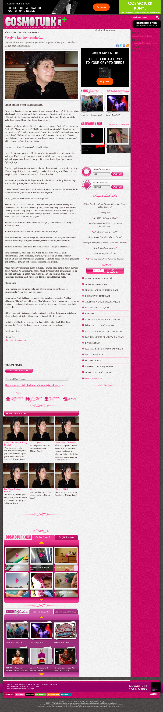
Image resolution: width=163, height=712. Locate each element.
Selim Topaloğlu (28, 688)
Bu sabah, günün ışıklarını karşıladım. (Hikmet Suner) (66, 493)
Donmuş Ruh (105, 212)
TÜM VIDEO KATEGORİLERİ (118, 124)
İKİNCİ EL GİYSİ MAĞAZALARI (99, 325)
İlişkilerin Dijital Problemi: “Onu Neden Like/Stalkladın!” (105, 225)
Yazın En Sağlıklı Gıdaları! (105, 253)
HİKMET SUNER (31, 32)
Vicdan (33, 489)
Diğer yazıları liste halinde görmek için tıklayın (32, 385)
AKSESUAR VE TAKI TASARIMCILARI (102, 301)
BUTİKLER (90, 313)
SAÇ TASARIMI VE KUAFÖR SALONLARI (104, 348)
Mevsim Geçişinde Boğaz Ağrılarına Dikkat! (105, 258)
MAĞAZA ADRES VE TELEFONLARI (101, 290)
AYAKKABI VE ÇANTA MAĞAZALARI (102, 319)
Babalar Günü (61, 489)
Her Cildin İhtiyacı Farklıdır (105, 217)
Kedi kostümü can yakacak (105, 247)
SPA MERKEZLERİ (93, 360)
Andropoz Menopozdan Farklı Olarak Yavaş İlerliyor (105, 242)
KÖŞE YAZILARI (13, 32)
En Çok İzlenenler (66, 537)
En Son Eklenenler (43, 537)
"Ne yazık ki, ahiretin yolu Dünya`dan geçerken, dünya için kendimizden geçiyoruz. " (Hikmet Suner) (15, 499)
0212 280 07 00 (33, 687)
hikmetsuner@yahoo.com (15, 340)
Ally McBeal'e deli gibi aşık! (105, 231)
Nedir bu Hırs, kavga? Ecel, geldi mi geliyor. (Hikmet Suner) (41, 495)
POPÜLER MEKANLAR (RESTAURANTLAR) (104, 337)
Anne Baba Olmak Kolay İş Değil (15, 443)
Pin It (18, 393)
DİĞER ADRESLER (93, 378)
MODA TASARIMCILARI (96, 284)
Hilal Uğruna (35, 442)
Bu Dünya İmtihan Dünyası (12, 490)
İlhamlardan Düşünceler (66, 442)
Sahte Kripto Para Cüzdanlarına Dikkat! (105, 237)
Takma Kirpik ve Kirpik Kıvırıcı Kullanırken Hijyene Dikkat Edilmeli (105, 206)
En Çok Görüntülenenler (65, 611)
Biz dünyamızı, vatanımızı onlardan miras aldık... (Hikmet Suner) (40, 448)
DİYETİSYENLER (92, 343)
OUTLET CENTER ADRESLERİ (98, 278)
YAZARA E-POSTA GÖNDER (19, 371)
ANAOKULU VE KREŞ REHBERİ (99, 366)
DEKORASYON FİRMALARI (97, 296)
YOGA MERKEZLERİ (94, 354)
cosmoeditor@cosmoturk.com (144, 42)
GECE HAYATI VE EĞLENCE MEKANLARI (104, 331)
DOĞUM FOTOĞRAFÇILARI (97, 307)
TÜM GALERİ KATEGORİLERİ (118, 91)
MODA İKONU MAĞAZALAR (98, 372)
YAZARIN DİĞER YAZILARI (17, 413)
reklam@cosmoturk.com (142, 35)
